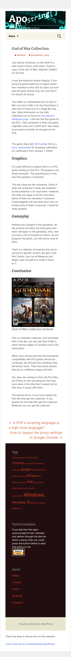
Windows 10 (21, 502)
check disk (32, 458)
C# (26, 458)
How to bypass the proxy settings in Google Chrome (36, 435)
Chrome (18, 463)
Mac (39, 476)
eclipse (33, 463)
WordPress (16, 508)
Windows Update (38, 503)
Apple (21, 458)
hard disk (16, 476)
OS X (24, 482)
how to (23, 476)
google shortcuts (39, 470)
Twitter (15, 589)
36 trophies (41, 144)
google (26, 469)
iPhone (32, 476)
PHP (30, 482)
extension (16, 470)
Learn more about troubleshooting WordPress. (30, 644)
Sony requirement (21, 147)
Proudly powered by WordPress (35, 623)
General (21, 55)
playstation (37, 55)
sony (46, 55)
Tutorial (32, 488)
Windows (34, 495)
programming (17, 488)
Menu (12, 36)
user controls (17, 496)
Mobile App (17, 482)
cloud (26, 463)
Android (15, 458)
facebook (17, 595)
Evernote (40, 463)
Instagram (17, 602)
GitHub (15, 575)
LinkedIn (16, 582)
